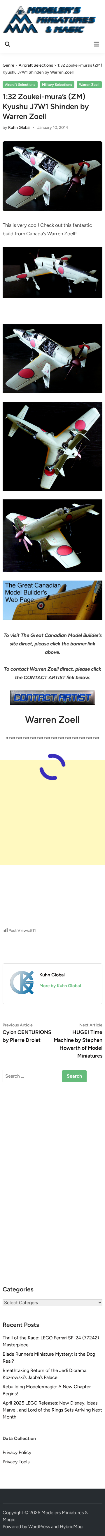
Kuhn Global (19, 127)
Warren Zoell (89, 85)
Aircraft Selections (20, 85)
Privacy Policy (17, 1452)
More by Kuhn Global (60, 985)
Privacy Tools (16, 1461)
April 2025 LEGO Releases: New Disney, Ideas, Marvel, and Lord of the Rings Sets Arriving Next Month (52, 1410)
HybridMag (71, 1526)
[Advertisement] (52, 812)
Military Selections (57, 85)
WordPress (39, 1526)
